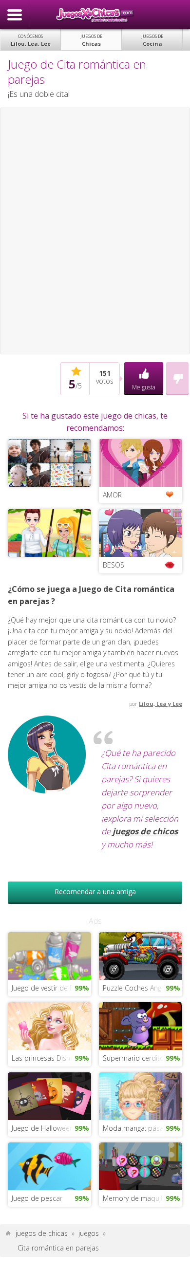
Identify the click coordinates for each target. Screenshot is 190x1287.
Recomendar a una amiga (95, 891)
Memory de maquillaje (138, 1198)
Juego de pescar (37, 1198)
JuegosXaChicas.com (95, 14)
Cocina (152, 40)
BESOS (113, 565)
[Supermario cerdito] (141, 1025)
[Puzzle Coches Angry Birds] (141, 955)
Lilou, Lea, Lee (31, 40)
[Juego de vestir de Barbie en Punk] (50, 955)
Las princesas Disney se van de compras (52, 1058)
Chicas (91, 40)
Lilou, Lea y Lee (160, 703)
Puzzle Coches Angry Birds (143, 988)
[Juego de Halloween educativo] (50, 1095)
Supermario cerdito (133, 1058)
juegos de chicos (145, 831)
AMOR (112, 494)
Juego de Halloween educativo (52, 1128)
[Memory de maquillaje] (141, 1165)
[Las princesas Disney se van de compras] (50, 1025)
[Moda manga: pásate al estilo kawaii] (141, 1095)
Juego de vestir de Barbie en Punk (52, 988)
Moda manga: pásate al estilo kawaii (143, 1128)
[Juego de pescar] (50, 1165)
